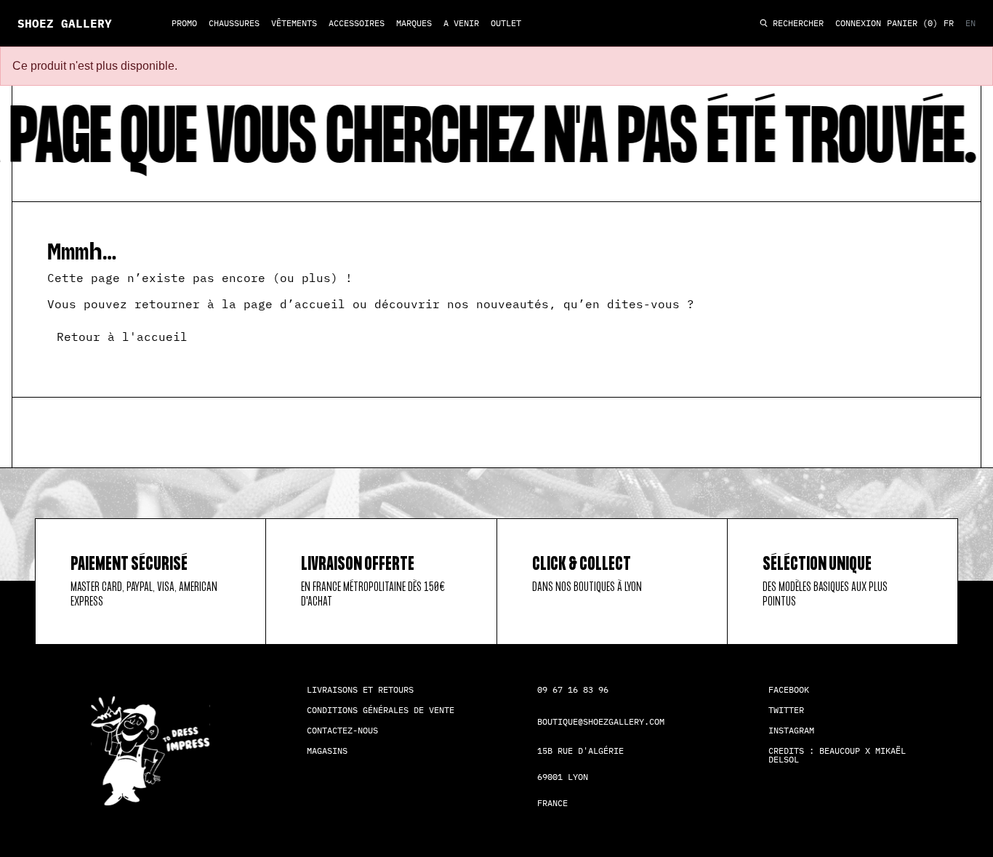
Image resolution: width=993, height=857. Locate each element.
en (970, 22)
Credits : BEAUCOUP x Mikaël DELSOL (837, 755)
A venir (461, 22)
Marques (414, 22)
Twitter (786, 709)
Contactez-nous (342, 730)
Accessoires (357, 22)
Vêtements (294, 22)
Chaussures (234, 22)
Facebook (788, 689)
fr (949, 22)
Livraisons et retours (360, 689)
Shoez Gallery (64, 23)
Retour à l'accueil (122, 336)
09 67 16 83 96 (572, 689)
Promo (184, 22)
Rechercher (796, 23)
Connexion (858, 22)
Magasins (327, 750)
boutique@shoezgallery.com (600, 721)
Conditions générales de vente (380, 709)
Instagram (791, 730)
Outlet (506, 22)
